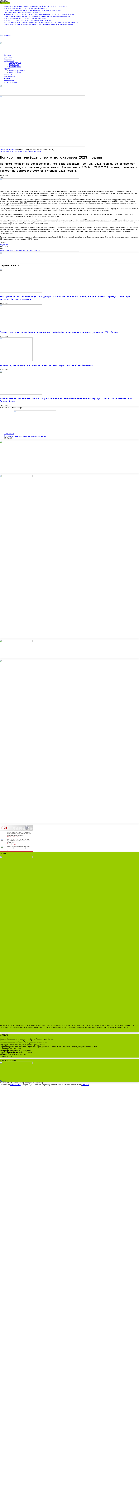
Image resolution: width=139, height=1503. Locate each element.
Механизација (9, 76)
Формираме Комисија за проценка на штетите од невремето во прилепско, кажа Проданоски (38, 24)
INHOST (85, 1085)
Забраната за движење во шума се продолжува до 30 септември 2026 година (32, 10)
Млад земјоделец (15, 63)
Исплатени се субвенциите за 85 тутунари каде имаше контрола (28, 20)
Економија (8, 59)
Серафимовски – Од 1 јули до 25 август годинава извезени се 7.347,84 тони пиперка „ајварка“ (39, 14)
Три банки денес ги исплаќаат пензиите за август (22, 12)
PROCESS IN (15, 1085)
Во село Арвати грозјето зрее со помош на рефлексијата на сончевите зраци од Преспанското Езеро (41, 22)
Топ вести (8, 57)
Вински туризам (15, 72)
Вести (22, 151)
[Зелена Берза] (5, 35)
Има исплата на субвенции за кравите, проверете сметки (25, 8)
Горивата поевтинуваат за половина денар (25, 436)
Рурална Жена (14, 65)
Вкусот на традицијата (17, 70)
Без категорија (14, 151)
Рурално (7, 69)
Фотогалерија (9, 80)
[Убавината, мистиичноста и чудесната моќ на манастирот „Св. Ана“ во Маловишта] (16, 361)
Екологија (8, 74)
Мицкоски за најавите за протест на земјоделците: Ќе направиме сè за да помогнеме (35, 6)
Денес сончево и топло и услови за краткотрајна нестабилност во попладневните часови (37, 16)
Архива (3, 1081)
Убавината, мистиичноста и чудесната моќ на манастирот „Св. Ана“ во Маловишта (46, 365)
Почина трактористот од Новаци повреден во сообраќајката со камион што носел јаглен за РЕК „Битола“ (59, 332)
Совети (7, 78)
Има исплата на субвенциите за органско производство (25, 18)
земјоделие (4, 245)
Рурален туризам (15, 67)
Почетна (7, 55)
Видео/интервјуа (10, 82)
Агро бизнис (9, 61)
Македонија (29, 151)
